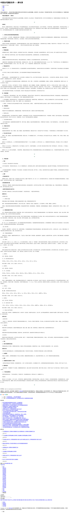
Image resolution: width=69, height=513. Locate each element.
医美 (3, 10)
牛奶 (3, 499)
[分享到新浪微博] (3, 394)
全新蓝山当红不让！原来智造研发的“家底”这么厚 (32, 439)
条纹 (38, 499)
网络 (3, 6)
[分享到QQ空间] (2, 394)
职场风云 (4, 479)
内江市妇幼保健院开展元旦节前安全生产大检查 (12, 423)
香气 (7, 499)
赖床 (44, 499)
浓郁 (40, 499)
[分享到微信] (7, 394)
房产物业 (4, 477)
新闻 (3, 466)
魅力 (31, 499)
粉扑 (51, 499)
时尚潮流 (4, 469)
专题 (3, 490)
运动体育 (4, 481)
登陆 (9, 463)
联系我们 (4, 503)
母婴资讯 (4, 473)
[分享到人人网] (5, 394)
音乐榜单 (4, 487)
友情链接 (4, 504)
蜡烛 (21, 499)
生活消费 (4, 475)
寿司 (23, 499)
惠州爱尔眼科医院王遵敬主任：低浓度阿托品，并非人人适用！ (15, 414)
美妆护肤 (4, 468)
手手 (11, 499)
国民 (42, 499)
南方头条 (21, 391)
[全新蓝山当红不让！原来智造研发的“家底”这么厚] (12, 439)
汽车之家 (4, 482)
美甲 (29, 499)
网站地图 (6, 463)
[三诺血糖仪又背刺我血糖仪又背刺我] (10, 435)
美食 (1, 499)
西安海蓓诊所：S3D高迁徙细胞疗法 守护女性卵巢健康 (13, 415)
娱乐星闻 (4, 470)
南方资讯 (4, 491)
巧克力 (33, 499)
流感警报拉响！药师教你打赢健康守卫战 (10, 406)
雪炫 (9, 499)
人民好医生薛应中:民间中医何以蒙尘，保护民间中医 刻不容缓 (14, 411)
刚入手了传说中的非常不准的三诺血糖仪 (10, 410)
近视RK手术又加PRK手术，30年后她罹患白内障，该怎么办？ (14, 418)
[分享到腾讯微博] (4, 394)
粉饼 (18, 499)
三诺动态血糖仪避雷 (6, 412)
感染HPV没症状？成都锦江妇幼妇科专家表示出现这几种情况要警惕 (16, 419)
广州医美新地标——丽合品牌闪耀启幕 (13, 396)
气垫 (36, 499)
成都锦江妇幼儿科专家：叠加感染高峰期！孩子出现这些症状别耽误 (15, 425)
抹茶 (5, 499)
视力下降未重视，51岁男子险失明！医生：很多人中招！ (13, 416)
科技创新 (4, 483)
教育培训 (4, 486)
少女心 (46, 499)
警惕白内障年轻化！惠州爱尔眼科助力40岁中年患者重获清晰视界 (15, 405)
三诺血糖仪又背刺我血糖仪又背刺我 (9, 407)
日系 (27, 499)
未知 (3, 7)
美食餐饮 (4, 474)
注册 (11, 463)
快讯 (3, 488)
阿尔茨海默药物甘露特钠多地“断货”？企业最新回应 (12, 402)
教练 (19, 499)
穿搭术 (49, 499)
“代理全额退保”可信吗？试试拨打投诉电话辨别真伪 (12, 403)
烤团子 (15, 499)
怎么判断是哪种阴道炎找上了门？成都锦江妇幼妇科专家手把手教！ (15, 420)
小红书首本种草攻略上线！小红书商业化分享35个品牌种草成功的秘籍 (19, 398)
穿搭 (25, 499)
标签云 (4, 502)
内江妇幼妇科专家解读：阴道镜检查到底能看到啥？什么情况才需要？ (16, 424)
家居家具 (4, 478)
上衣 (13, 499)
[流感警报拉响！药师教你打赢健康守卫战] (11, 431)
